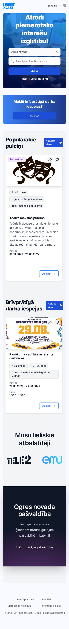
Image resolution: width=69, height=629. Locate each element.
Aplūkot (34, 115)
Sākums (52, 5)
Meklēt (35, 71)
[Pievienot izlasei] (57, 160)
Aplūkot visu (52, 305)
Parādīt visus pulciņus (34, 78)
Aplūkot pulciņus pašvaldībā (34, 547)
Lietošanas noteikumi (20, 605)
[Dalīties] (50, 160)
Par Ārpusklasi (25, 599)
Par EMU (47, 599)
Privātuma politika (51, 605)
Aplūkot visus (50, 142)
